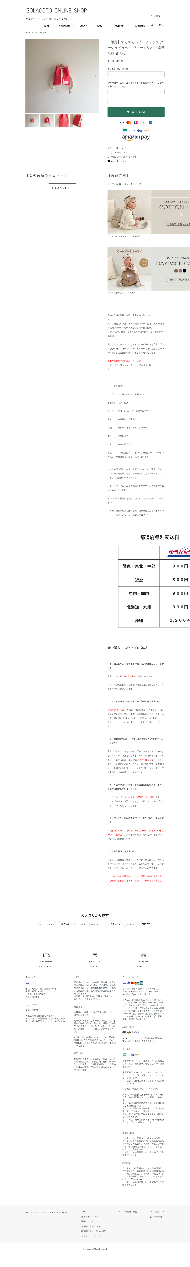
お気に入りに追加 (118, 161)
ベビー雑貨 (80, 924)
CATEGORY (64, 25)
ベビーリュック (40, 32)
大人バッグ (131, 924)
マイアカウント (157, 15)
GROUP (83, 25)
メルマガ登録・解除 (128, 1211)
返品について (87, 1221)
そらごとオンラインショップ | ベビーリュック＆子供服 (46, 1212)
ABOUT (100, 25)
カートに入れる (139, 111)
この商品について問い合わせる (122, 156)
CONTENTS (140, 25)
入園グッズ (115, 924)
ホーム (27, 32)
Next (95, 76)
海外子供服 (65, 924)
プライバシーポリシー (91, 1236)
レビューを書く (61, 187)
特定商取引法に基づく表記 (93, 1231)
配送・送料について (117, 148)
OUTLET (146, 924)
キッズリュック (98, 924)
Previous (30, 76)
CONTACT (120, 25)
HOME (46, 25)
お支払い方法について (118, 152)
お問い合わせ (156, 1216)
